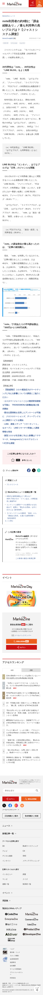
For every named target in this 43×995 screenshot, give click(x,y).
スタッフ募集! (14, 955)
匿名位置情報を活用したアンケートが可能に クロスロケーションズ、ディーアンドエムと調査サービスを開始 (21, 416)
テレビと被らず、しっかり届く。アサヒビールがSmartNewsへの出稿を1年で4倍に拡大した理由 (23, 732)
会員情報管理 (14, 959)
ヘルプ (12, 949)
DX (3, 846)
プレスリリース (12, 484)
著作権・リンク (15, 952)
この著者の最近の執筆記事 (26, 558)
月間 (31, 670)
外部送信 (13, 978)
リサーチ (5, 43)
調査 (24, 874)
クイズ (25, 879)
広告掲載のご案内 (11, 816)
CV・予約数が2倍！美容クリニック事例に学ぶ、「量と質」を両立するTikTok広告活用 (23, 704)
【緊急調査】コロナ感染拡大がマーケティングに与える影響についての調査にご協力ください (21, 393)
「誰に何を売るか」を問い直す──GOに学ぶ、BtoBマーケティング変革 (22, 751)
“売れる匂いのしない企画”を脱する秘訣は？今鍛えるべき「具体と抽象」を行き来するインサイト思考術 (23, 712)
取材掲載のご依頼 (31, 816)
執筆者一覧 (27, 884)
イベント (6, 892)
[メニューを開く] (3, 3)
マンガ (4, 879)
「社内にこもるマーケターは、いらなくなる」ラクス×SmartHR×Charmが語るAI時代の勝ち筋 (23, 685)
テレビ (4, 851)
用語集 (5, 900)
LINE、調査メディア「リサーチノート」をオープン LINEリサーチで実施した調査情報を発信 (20, 428)
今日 (12, 670)
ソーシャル (14, 43)
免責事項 (13, 962)
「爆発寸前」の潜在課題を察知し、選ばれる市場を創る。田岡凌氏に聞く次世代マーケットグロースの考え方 (23, 742)
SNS (24, 856)
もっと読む (9, 520)
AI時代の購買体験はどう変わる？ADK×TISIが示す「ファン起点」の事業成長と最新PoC (22, 498)
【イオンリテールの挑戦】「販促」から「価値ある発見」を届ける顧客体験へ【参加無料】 (22, 515)
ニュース (22, 43)
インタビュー (7, 874)
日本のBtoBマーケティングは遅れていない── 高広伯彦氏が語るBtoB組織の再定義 (23, 676)
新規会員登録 (22, 641)
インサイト (6, 860)
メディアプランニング (31, 860)
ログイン (23, 647)
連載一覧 (5, 884)
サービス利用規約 (15, 969)
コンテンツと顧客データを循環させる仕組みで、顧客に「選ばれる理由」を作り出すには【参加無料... (22, 507)
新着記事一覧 (8, 833)
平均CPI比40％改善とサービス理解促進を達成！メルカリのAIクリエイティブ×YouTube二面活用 (23, 695)
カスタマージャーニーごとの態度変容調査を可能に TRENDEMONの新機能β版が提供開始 (21, 405)
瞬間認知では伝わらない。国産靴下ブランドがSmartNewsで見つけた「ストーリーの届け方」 (23, 722)
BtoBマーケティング (30, 846)
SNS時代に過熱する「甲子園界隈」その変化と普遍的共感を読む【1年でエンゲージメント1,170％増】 (23, 760)
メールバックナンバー (23, 635)
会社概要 (13, 966)
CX (24, 851)
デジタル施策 (7, 856)
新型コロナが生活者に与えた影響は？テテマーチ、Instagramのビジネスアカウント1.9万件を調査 (21, 439)
